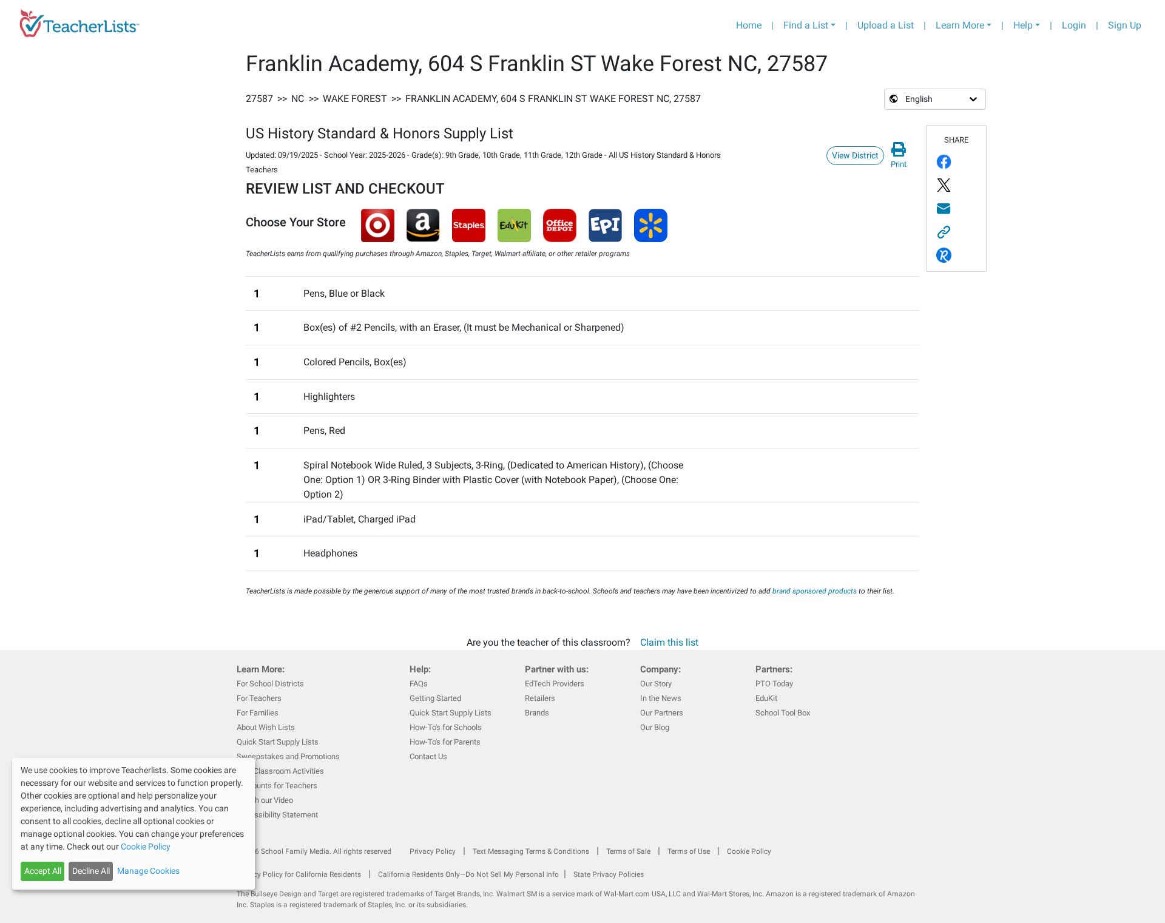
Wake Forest (355, 98)
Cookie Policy (749, 851)
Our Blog (654, 727)
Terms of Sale (628, 851)
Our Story (656, 683)
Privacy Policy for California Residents (299, 874)
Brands (537, 712)
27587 (259, 98)
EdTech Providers (554, 683)
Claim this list (669, 642)
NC (297, 98)
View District (855, 155)
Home (748, 25)
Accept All (42, 871)
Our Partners (661, 712)
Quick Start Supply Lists (278, 741)
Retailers (540, 698)
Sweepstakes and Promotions (288, 756)
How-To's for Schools (446, 727)
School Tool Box (782, 712)
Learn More (960, 25)
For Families (258, 712)
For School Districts (270, 683)
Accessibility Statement (277, 814)
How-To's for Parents (445, 741)
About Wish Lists (266, 727)
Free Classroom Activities (280, 771)
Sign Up (1124, 25)
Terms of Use (688, 851)
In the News (660, 698)
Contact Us (428, 756)
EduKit (766, 698)
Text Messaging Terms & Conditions (531, 851)
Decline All (91, 871)
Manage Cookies (148, 871)
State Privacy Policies (608, 874)
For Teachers (259, 698)
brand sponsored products (814, 591)
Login (1074, 25)
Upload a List (885, 25)
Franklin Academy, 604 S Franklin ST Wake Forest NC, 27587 (553, 98)
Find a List (805, 25)
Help (1023, 25)
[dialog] (133, 824)
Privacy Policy (433, 851)
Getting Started (435, 698)
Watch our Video (265, 800)
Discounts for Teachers (277, 785)
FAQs (419, 683)
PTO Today (774, 683)
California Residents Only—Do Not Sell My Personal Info (468, 874)
